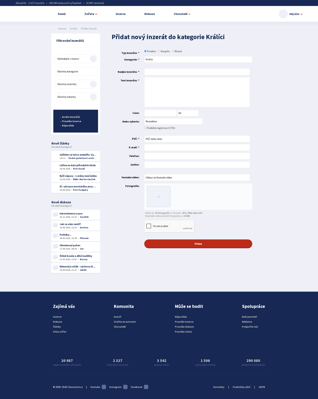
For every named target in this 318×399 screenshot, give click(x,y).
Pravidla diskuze (184, 326)
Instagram (115, 387)
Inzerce (121, 14)
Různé (178, 51)
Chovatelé (180, 14)
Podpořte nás (250, 326)
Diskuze (149, 14)
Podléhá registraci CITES (160, 128)
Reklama (247, 321)
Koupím (165, 51)
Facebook (136, 387)
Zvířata (89, 14)
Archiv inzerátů (71, 116)
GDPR (262, 387)
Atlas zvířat (59, 331)
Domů (62, 14)
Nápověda (68, 125)
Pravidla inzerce (71, 121)
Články (57, 326)
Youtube (95, 387)
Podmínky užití (241, 387)
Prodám (151, 51)
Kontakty (218, 387)
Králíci (73, 28)
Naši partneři (249, 316)
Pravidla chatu (183, 331)
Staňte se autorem (125, 321)
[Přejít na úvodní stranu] (53, 28)
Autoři (117, 316)
